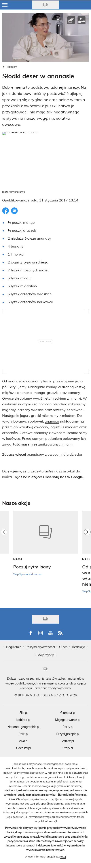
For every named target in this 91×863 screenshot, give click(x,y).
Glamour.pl (67, 713)
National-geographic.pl (23, 727)
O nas (63, 647)
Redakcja (78, 647)
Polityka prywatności (40, 647)
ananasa (52, 421)
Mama (18, 559)
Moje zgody (46, 655)
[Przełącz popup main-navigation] (5, 5)
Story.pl (68, 748)
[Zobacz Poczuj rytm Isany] (45, 532)
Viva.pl (23, 741)
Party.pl (68, 727)
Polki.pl (23, 734)
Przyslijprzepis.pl (67, 734)
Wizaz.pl (68, 741)
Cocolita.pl (23, 748)
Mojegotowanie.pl (67, 720)
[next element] (87, 557)
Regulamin (13, 647)
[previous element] (4, 557)
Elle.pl (23, 713)
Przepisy (12, 66)
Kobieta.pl (23, 720)
